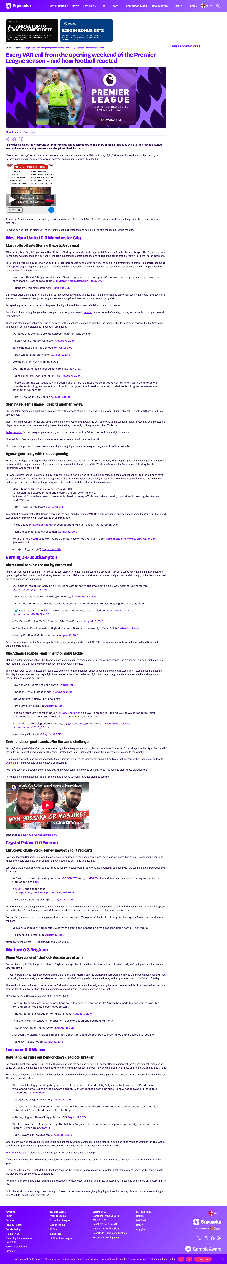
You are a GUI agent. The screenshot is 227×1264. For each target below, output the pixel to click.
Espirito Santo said (16, 1152)
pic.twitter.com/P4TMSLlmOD (30, 614)
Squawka (9, 48)
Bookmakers (160, 6)
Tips (102, 6)
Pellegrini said (14, 432)
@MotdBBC (134, 538)
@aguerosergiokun (41, 524)
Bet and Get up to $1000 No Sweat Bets (29, 28)
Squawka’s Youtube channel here (39, 834)
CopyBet (141, 1229)
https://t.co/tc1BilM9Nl (32, 892)
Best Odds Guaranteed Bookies (110, 1233)
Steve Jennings (13, 132)
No (189, 1259)
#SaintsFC (68, 684)
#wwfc (33, 1092)
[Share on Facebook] (14, 139)
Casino (178, 6)
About (9, 1215)
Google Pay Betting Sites (106, 1228)
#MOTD (106, 723)
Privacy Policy (14, 1224)
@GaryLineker (68, 712)
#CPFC (93, 878)
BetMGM (141, 1220)
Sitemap (10, 1251)
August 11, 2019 (65, 1027)
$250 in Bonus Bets (83, 30)
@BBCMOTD (70, 878)
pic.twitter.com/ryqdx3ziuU (29, 589)
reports (15, 266)
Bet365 (140, 1215)
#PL (37, 881)
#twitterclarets (116, 610)
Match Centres (59, 6)
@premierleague (116, 538)
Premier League (58, 1215)
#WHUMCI (59, 347)
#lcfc (41, 1092)
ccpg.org (14, 39)
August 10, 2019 (61, 287)
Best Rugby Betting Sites (106, 1237)
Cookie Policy (13, 1229)
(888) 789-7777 (40, 37)
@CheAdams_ (77, 723)
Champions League (59, 1220)
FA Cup (53, 1229)
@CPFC (19, 888)
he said (88, 312)
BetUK (139, 1224)
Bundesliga (55, 1233)
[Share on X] (21, 139)
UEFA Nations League (60, 1238)
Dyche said (12, 762)
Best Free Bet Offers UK (105, 1224)
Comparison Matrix (136, 6)
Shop (191, 6)
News (75, 6)
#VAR (70, 347)
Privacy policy (203, 1259)
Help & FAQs (12, 1233)
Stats (115, 6)
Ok (181, 1259)
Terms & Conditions (16, 1246)
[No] (223, 1259)
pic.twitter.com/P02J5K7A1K (87, 280)
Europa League (57, 1224)
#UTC (130, 610)
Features (88, 6)
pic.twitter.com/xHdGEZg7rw (64, 892)
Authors (10, 1220)
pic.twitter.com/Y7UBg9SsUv (30, 727)
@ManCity (62, 280)
